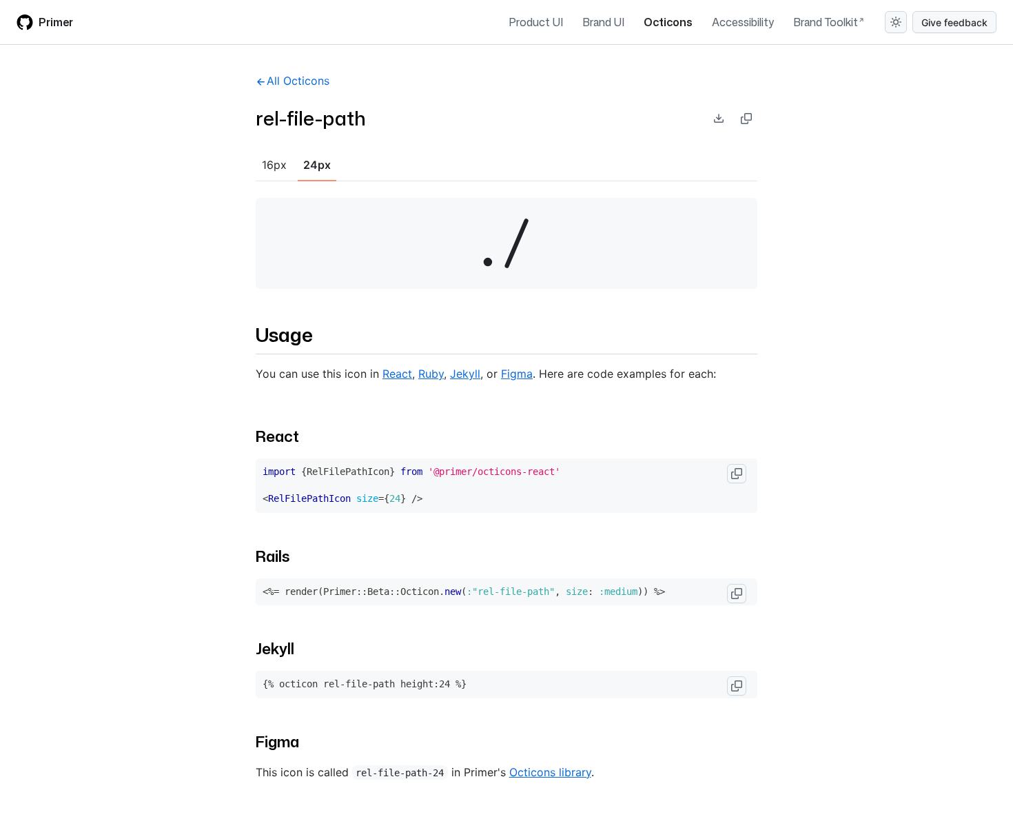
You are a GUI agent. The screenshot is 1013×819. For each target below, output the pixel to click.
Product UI (536, 22)
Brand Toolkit (825, 22)
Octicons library (550, 772)
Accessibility (743, 22)
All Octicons (298, 81)
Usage (284, 334)
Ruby (431, 374)
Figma (517, 374)
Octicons (668, 22)
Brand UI (603, 22)
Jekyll (465, 374)
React (397, 374)
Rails (272, 556)
